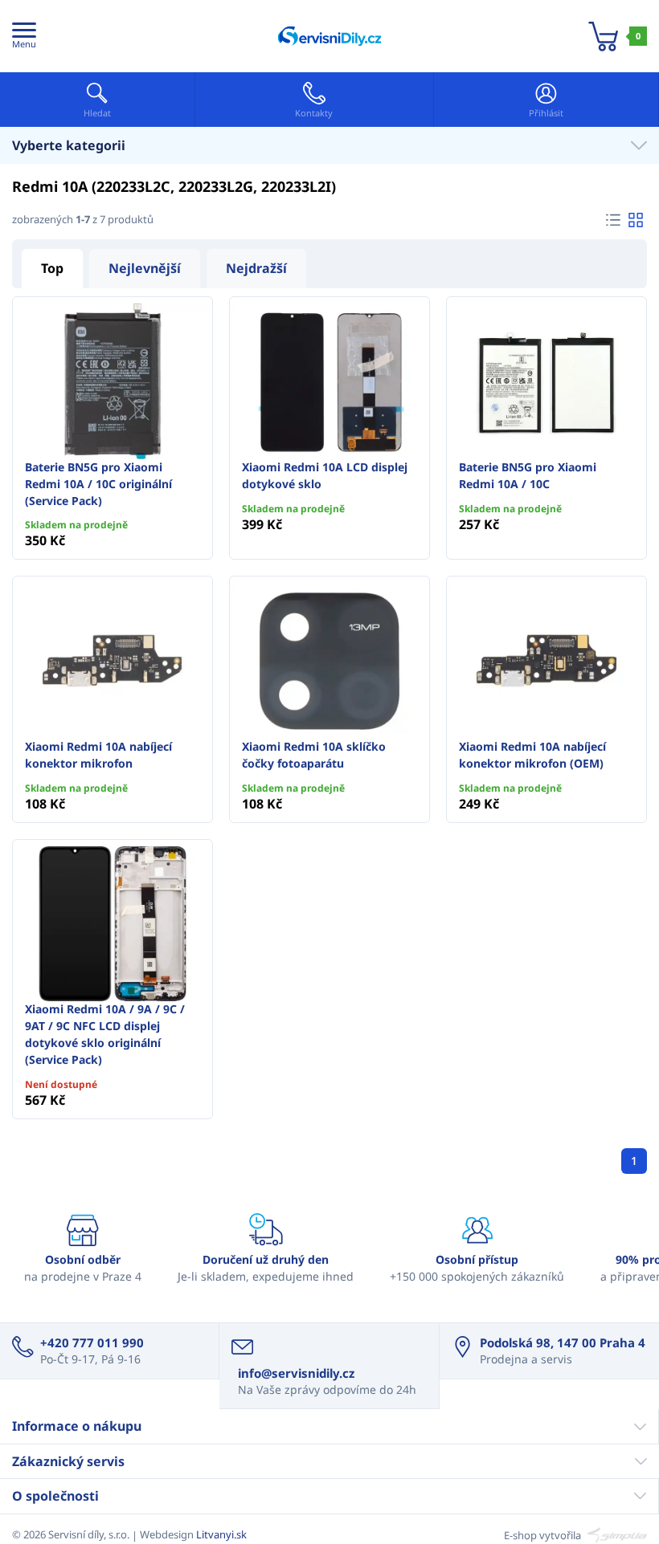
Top (52, 268)
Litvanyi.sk (221, 1534)
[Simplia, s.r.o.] (615, 1534)
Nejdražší (256, 268)
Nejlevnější (144, 268)
